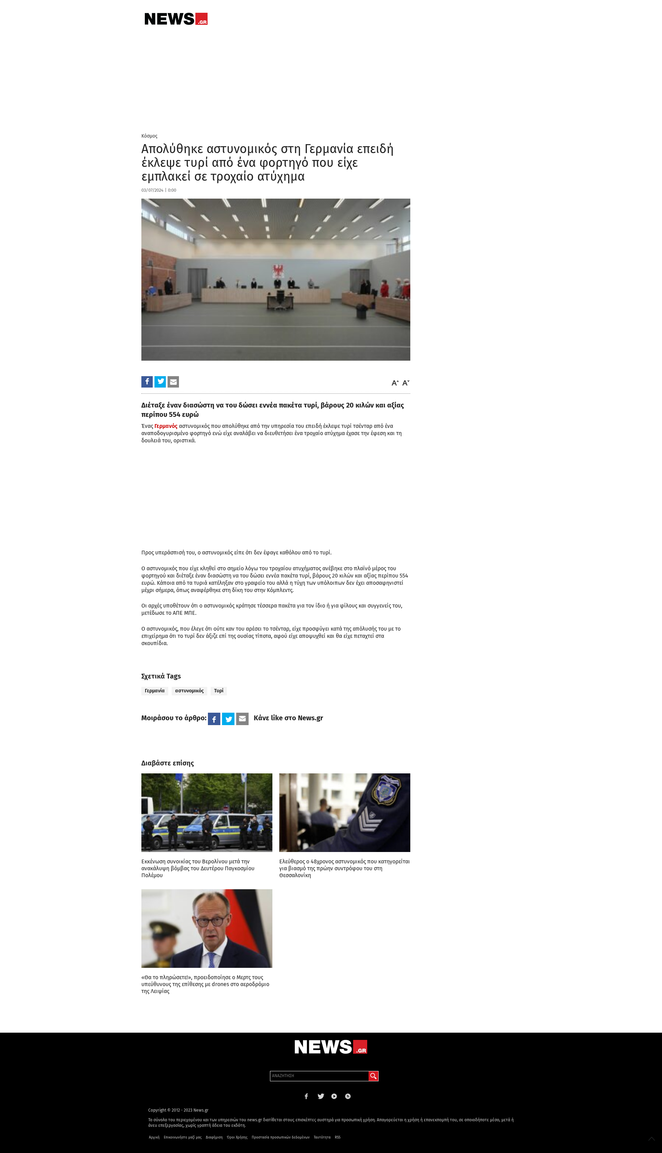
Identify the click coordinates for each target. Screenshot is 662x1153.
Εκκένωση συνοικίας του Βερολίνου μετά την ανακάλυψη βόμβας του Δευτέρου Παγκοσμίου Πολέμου (197, 868)
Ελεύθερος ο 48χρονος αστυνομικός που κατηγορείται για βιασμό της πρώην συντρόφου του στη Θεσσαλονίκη (344, 868)
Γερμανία (155, 691)
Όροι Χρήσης (237, 1137)
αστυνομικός (189, 691)
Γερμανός (166, 426)
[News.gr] (176, 19)
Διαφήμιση (214, 1137)
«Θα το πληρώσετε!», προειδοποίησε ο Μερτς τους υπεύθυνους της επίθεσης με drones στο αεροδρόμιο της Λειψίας (205, 984)
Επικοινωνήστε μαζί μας (183, 1137)
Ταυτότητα (322, 1137)
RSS (337, 1137)
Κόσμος (149, 136)
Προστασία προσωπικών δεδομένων (281, 1137)
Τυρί (218, 691)
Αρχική (154, 1137)
